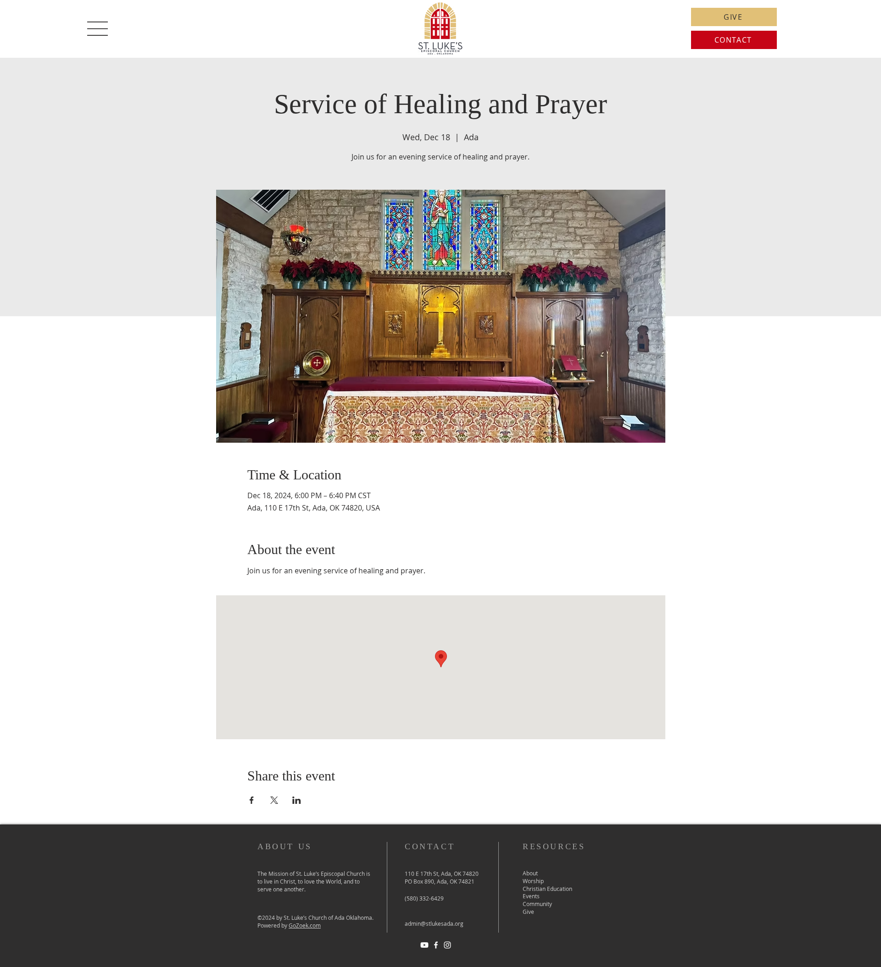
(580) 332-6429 (424, 898)
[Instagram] (447, 945)
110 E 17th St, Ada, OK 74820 (442, 873)
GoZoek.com (305, 925)
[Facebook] (435, 945)
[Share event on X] (274, 800)
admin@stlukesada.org (434, 923)
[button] (97, 29)
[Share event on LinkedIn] (296, 800)
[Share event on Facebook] (251, 800)
